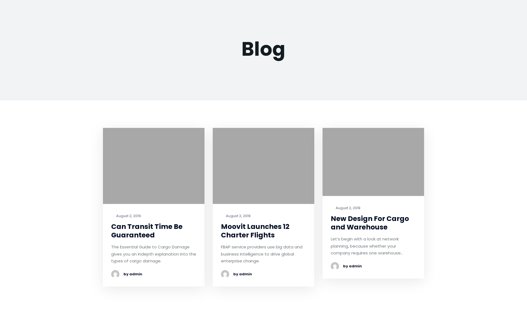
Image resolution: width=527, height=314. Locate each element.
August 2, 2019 (128, 216)
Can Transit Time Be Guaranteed (147, 231)
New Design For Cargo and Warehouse (370, 223)
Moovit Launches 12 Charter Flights (255, 231)
